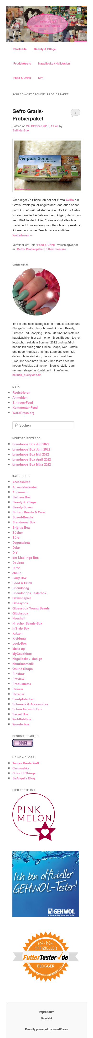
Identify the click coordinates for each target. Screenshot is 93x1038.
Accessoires (21, 481)
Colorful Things (24, 773)
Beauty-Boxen (22, 507)
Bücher (17, 532)
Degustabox (21, 542)
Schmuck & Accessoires (30, 704)
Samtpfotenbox (23, 699)
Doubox (18, 562)
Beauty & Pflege (45, 49)
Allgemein (19, 492)
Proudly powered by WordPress (46, 1029)
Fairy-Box (19, 578)
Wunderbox (20, 724)
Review (17, 689)
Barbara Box (21, 497)
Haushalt (18, 618)
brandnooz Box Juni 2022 (31, 449)
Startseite (20, 49)
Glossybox (20, 603)
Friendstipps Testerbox (29, 593)
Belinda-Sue (20, 130)
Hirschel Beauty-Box (27, 623)
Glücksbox (20, 613)
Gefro (70, 199)
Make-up (18, 648)
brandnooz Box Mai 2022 (30, 454)
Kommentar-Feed (25, 407)
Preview (18, 678)
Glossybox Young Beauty (31, 608)
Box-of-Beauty (22, 517)
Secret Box (20, 714)
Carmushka (20, 768)
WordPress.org (23, 412)
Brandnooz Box (23, 522)
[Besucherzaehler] (22, 745)
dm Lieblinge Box (25, 557)
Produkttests (22, 63)
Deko (16, 547)
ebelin (16, 573)
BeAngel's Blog (23, 778)
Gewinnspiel (21, 598)
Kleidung (19, 638)
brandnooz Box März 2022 (31, 464)
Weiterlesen (22, 235)
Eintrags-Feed (22, 402)
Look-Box (19, 643)
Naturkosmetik (23, 663)
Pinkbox (18, 673)
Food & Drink (22, 78)
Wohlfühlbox (21, 719)
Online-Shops (22, 668)
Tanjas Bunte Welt (25, 763)
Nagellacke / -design (27, 658)
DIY (40, 78)
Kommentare (56, 249)
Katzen (17, 633)
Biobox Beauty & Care (28, 512)
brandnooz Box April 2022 (31, 459)
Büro (16, 537)
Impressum (46, 1012)
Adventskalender (24, 487)
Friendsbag (20, 588)
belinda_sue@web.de (26, 375)
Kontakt (46, 1018)
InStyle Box (20, 628)
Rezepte (18, 694)
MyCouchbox (22, 653)
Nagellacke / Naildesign (54, 63)
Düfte (16, 567)
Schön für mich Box (27, 709)
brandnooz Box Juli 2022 (30, 444)
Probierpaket (35, 249)
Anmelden (19, 397)
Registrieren (21, 392)
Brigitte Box (21, 527)
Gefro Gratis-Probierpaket (27, 114)
